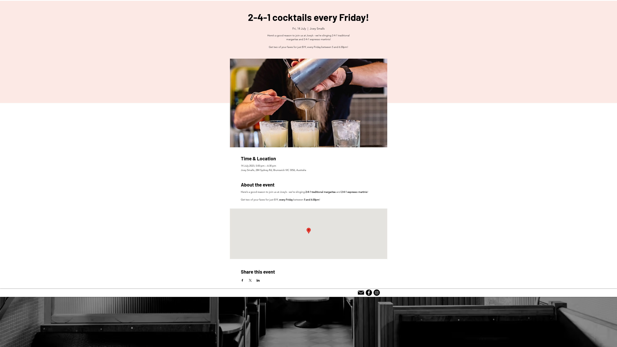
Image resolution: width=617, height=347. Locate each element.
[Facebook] (369, 292)
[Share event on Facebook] (242, 280)
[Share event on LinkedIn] (258, 280)
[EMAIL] (361, 292)
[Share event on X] (250, 280)
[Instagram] (377, 292)
